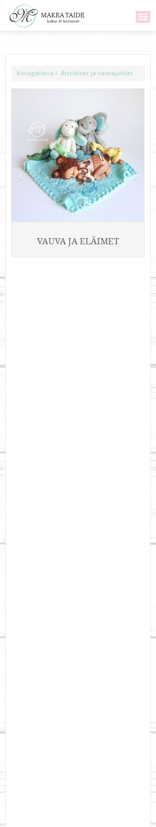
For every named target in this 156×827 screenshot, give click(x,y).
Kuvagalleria (35, 73)
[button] (21, 172)
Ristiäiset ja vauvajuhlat (97, 73)
